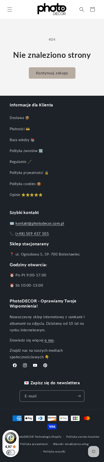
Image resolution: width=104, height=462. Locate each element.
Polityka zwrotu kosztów (82, 436)
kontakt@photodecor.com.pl (39, 223)
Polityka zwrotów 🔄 (26, 151)
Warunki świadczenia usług (71, 443)
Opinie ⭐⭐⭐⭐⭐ (26, 195)
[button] (9, 9)
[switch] (10, 452)
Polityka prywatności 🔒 (29, 173)
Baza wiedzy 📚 (22, 140)
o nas (49, 340)
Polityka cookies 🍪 (25, 184)
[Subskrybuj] (79, 396)
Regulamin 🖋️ (21, 162)
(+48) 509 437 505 (32, 233)
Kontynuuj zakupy (52, 73)
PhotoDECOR (25, 436)
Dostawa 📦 (19, 118)
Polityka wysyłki (54, 451)
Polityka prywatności (34, 443)
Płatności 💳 (20, 129)
